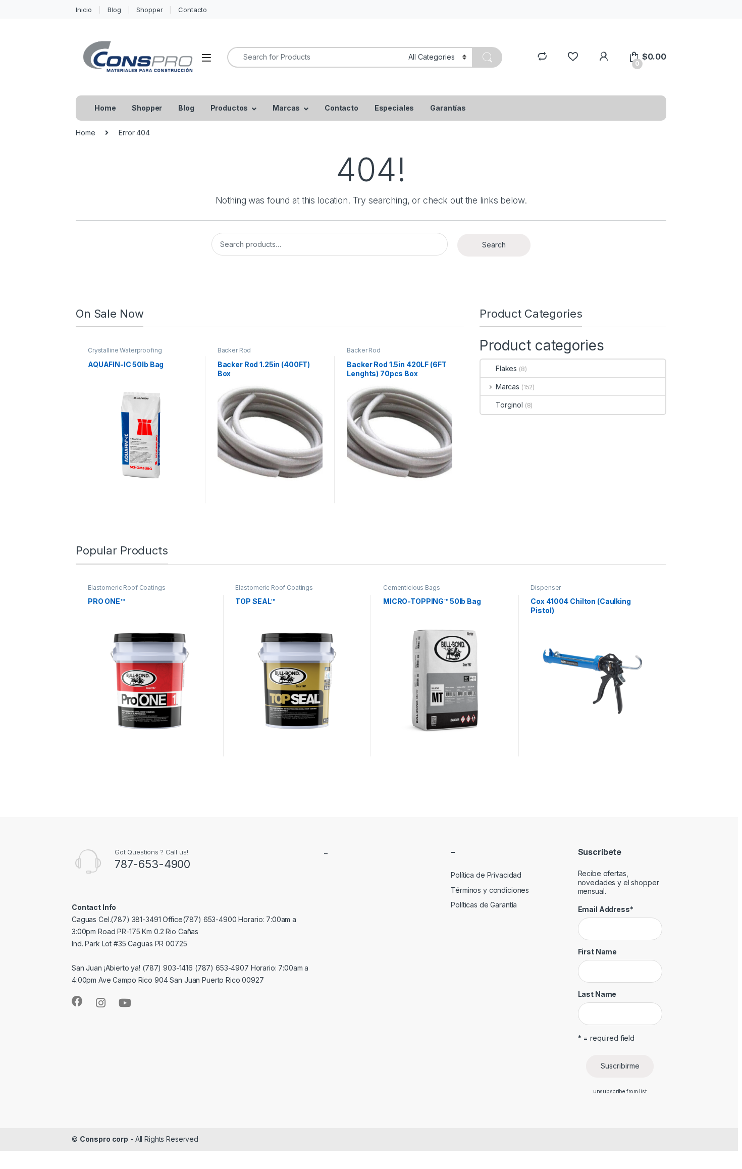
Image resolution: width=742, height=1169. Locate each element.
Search (494, 244)
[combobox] (315, 57)
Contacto (192, 10)
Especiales (394, 108)
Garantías (448, 108)
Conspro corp (104, 1139)
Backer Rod (234, 350)
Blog (114, 10)
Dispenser (546, 587)
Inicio (84, 10)
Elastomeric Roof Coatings (127, 587)
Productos (229, 108)
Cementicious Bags (411, 587)
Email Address (605, 909)
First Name (597, 951)
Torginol (509, 404)
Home (105, 108)
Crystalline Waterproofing (125, 350)
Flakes (506, 368)
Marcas (286, 108)
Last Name (597, 994)
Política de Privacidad (486, 875)
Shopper (149, 10)
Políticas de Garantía (484, 904)
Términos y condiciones (490, 890)
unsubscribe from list (620, 1091)
